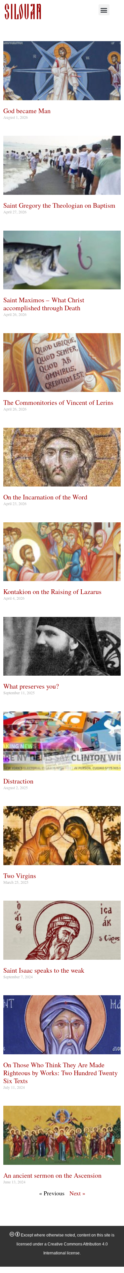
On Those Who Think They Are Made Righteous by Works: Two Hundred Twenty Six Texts (60, 1072)
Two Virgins (19, 875)
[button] (104, 9)
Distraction (18, 781)
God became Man (27, 110)
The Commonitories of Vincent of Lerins (58, 402)
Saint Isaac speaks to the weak (43, 970)
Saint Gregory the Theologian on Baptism (59, 205)
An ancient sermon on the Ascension (52, 1175)
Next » (77, 1193)
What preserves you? (31, 686)
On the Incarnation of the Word (45, 496)
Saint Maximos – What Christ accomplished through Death (43, 303)
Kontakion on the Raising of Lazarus (52, 591)
